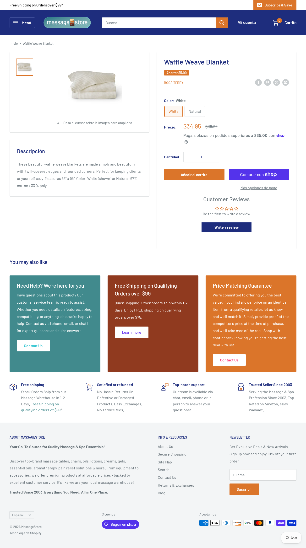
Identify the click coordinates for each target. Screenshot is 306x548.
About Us (165, 446)
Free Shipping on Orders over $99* (36, 5)
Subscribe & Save (278, 5)
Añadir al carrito (194, 174)
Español (17, 515)
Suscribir (244, 489)
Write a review (226, 227)
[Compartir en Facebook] (258, 82)
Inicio (14, 43)
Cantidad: (172, 157)
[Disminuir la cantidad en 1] (189, 157)
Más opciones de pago (258, 187)
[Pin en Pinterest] (267, 82)
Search (163, 469)
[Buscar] (222, 22)
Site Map (165, 462)
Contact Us (167, 477)
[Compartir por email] (285, 82)
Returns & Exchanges (176, 485)
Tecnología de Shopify (25, 533)
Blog (161, 492)
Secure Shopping (172, 454)
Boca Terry (173, 83)
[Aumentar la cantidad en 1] (214, 157)
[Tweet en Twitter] (276, 82)
